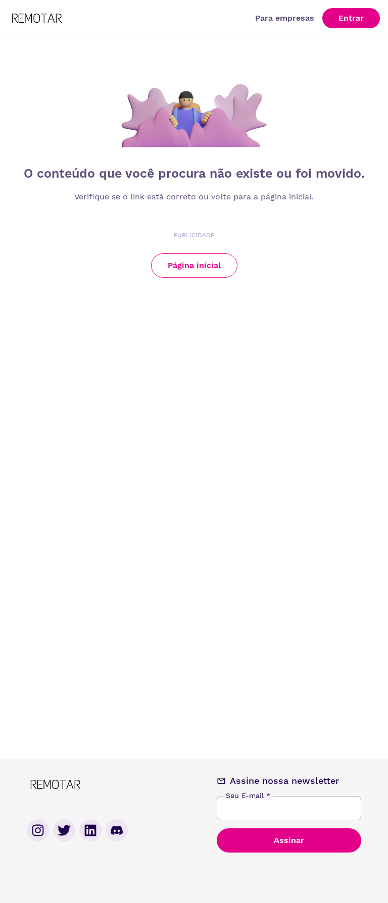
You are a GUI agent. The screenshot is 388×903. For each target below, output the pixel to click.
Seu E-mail (248, 795)
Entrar (351, 18)
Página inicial (194, 265)
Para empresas (284, 18)
